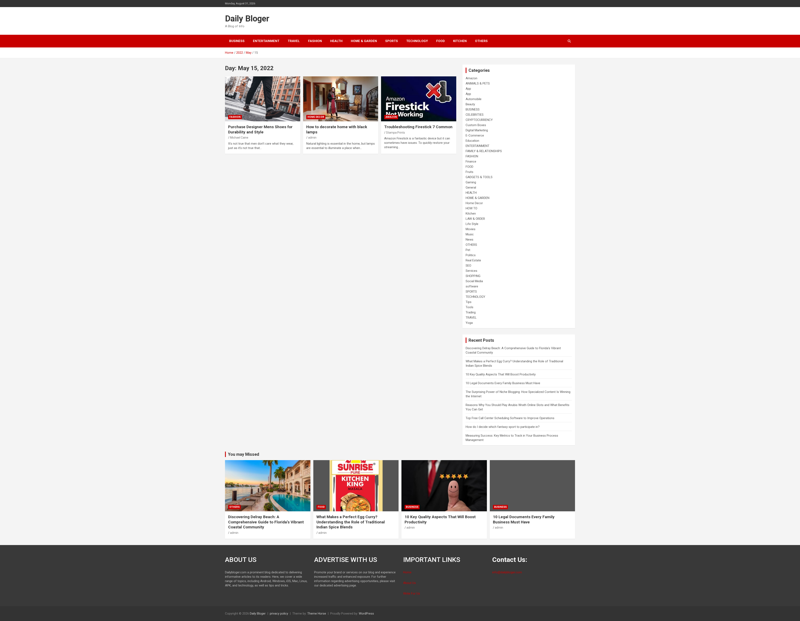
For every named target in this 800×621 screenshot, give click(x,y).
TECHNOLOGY (417, 41)
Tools (469, 307)
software (472, 286)
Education (472, 141)
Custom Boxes (476, 125)
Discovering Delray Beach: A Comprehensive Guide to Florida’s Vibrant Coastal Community (266, 521)
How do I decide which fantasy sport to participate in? (503, 427)
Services (471, 271)
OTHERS (481, 41)
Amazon (391, 117)
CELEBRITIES (475, 115)
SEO (468, 265)
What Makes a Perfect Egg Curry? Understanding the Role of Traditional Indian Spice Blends (350, 521)
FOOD (440, 41)
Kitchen (460, 41)
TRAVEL (294, 41)
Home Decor (316, 117)
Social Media (474, 281)
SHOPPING (473, 276)
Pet (468, 250)
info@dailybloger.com (507, 572)
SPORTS (391, 41)
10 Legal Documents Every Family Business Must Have (503, 383)
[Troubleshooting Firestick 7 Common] (418, 99)
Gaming (471, 182)
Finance (471, 161)
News (469, 239)
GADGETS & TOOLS (479, 177)
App (468, 89)
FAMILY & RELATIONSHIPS (484, 151)
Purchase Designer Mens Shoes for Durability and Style (260, 129)
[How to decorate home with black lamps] (341, 99)
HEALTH (336, 41)
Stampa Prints (395, 132)
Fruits (469, 172)
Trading (471, 312)
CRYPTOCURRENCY (479, 120)
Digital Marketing (477, 130)
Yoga (469, 323)
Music (470, 234)
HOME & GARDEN (364, 41)
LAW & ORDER (475, 219)
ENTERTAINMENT (266, 41)
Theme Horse (316, 613)
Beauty (470, 104)
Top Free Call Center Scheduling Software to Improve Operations (510, 418)
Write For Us (411, 593)
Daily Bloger (247, 19)
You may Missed (243, 454)
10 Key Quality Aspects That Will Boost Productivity (501, 374)
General (471, 187)
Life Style (472, 224)
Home (407, 572)
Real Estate (473, 260)
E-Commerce (475, 135)
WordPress (366, 613)
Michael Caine (239, 137)
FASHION (315, 41)
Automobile (473, 99)
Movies (470, 229)
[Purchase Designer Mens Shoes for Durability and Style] (262, 99)
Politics (471, 255)
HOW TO (471, 208)
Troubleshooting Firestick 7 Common (418, 126)
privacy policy (279, 613)
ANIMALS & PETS (478, 83)
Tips (468, 302)
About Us (409, 583)
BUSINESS (237, 41)
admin (312, 137)
